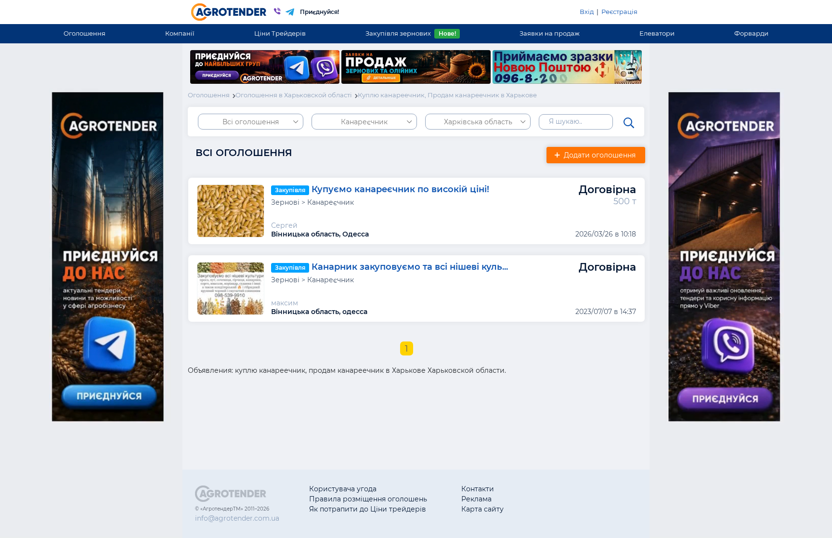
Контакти (477, 489)
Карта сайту (482, 509)
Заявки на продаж (550, 33)
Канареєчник (364, 122)
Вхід (587, 11)
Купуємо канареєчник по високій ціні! (400, 189)
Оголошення (84, 33)
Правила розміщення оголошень (368, 499)
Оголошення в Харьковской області (293, 95)
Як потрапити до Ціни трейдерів (367, 509)
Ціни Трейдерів (280, 33)
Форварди (751, 33)
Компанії (180, 33)
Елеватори (657, 33)
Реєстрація (619, 11)
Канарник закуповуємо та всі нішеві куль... (410, 267)
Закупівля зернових (410, 33)
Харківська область (478, 122)
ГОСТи (548, 499)
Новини (551, 509)
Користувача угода (343, 489)
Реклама (476, 499)
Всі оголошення (250, 122)
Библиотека (558, 489)
